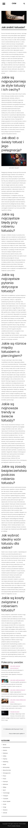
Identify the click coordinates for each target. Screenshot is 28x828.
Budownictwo (6, 747)
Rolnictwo (5, 784)
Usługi (4, 807)
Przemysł (5, 781)
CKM (14, 3)
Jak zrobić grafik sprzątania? (17, 680)
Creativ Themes (16, 826)
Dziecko (5, 750)
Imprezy (5, 759)
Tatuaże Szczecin (14, 712)
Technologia (6, 793)
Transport (5, 795)
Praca (4, 776)
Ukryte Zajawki (6, 801)
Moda (4, 764)
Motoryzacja (6, 767)
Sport (4, 790)
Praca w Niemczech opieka (16, 733)
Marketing (5, 761)
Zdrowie (5, 813)
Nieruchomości (7, 770)
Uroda (4, 804)
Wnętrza (5, 810)
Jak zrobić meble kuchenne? (17, 690)
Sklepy (4, 787)
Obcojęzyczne (6, 773)
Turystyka (5, 798)
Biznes (4, 744)
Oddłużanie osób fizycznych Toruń (14, 729)
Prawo (4, 778)
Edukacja (5, 753)
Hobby (4, 756)
